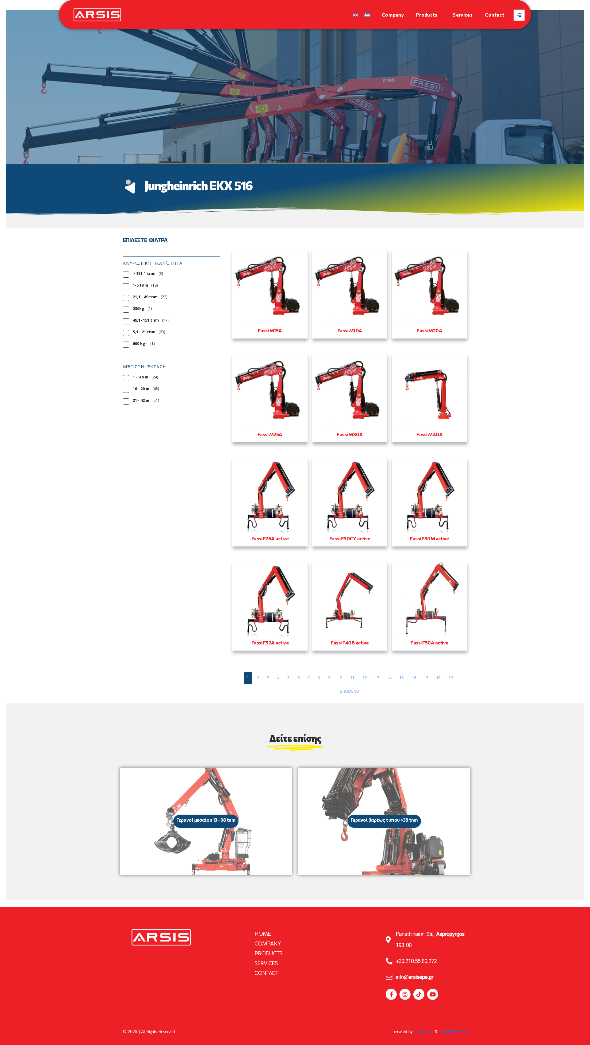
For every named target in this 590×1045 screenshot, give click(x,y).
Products (426, 15)
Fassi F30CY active (349, 538)
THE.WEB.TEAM (453, 1031)
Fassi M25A (270, 434)
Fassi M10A (349, 330)
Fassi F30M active (429, 538)
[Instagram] (405, 994)
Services (462, 15)
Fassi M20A (429, 330)
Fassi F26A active (270, 538)
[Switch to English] (355, 14)
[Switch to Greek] (367, 14)
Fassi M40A (429, 434)
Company (393, 15)
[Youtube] (432, 994)
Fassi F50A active (429, 642)
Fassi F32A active (270, 642)
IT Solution (423, 1031)
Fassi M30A (350, 434)
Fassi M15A (270, 330)
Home (262, 933)
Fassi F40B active (350, 642)
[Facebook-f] (391, 994)
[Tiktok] (418, 994)
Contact (494, 15)
